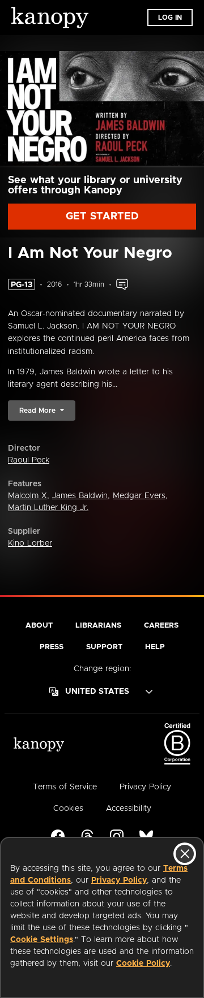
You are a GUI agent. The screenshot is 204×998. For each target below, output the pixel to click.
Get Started (102, 216)
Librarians (98, 625)
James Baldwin (80, 496)
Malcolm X (27, 496)
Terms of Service (65, 787)
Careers (161, 625)
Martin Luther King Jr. (48, 508)
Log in (170, 17)
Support (104, 647)
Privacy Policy (119, 880)
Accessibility (128, 809)
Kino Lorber (30, 543)
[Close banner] (185, 854)
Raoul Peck (28, 460)
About (39, 625)
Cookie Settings (41, 940)
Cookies (68, 809)
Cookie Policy (143, 963)
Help (155, 647)
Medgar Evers (139, 496)
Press (51, 647)
